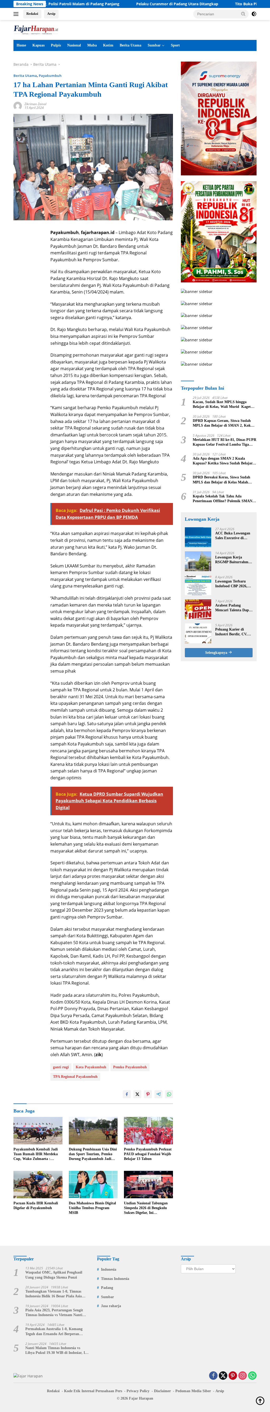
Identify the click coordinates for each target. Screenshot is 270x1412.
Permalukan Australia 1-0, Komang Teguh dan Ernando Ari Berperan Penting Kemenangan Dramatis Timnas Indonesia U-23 (57, 1331)
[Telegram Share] (158, 1094)
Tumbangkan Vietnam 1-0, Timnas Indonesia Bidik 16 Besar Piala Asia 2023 (53, 1294)
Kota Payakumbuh (91, 1067)
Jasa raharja (111, 1306)
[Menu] (17, 14)
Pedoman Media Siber (193, 1391)
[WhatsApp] (252, 1376)
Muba (92, 45)
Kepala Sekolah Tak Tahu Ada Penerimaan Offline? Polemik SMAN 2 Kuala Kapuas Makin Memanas (224, 499)
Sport (175, 45)
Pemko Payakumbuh (130, 1067)
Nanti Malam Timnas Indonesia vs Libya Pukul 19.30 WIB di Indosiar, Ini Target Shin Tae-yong (56, 1350)
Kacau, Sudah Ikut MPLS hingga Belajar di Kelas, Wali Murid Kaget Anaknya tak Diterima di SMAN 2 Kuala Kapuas (222, 404)
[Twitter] (223, 1376)
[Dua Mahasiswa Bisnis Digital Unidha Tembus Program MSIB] (93, 1184)
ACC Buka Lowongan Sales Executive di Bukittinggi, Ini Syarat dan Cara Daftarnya (233, 535)
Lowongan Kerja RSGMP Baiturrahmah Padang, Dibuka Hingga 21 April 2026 (233, 560)
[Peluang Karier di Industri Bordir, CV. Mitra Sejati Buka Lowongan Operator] (198, 633)
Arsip (51, 14)
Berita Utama (130, 45)
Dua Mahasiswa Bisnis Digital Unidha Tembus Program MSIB (92, 1208)
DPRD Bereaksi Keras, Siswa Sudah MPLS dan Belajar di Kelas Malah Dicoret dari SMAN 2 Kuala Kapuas (222, 479)
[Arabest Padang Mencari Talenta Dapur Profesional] (198, 609)
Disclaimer (162, 1391)
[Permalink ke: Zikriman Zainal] (17, 105)
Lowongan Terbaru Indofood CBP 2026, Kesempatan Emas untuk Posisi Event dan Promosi (233, 584)
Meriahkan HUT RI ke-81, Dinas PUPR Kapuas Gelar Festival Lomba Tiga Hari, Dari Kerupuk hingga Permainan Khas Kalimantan (224, 442)
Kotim (108, 45)
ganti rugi (61, 1067)
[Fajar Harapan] (35, 29)
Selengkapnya (216, 653)
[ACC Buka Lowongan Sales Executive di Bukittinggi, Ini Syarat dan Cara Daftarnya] (198, 537)
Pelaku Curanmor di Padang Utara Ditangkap (144, 4)
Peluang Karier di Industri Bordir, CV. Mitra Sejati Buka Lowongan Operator (231, 632)
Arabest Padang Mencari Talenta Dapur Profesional (234, 608)
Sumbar (154, 45)
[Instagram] (242, 1376)
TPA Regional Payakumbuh (75, 1077)
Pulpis (56, 45)
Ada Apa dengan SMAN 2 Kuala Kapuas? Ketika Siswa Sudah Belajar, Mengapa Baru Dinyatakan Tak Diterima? (223, 461)
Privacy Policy (138, 1391)
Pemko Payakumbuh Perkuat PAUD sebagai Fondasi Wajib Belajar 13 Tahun (148, 1154)
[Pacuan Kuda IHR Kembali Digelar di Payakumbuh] (37, 1184)
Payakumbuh (50, 75)
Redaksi (32, 14)
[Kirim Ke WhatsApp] (169, 1094)
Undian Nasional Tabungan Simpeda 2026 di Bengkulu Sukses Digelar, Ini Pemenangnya (146, 1208)
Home (21, 45)
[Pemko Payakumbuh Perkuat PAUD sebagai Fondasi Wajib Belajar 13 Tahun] (148, 1130)
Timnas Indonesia (115, 1279)
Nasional (74, 45)
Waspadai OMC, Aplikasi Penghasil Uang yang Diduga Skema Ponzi (53, 1274)
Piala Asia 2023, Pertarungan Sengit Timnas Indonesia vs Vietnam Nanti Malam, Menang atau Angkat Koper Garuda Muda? (54, 1312)
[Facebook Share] (127, 1094)
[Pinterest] (233, 1376)
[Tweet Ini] (137, 1094)
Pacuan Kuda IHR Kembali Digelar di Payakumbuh (35, 1205)
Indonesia (108, 1269)
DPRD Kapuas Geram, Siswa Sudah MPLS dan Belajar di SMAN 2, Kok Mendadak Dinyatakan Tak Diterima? (223, 423)
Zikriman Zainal (35, 104)
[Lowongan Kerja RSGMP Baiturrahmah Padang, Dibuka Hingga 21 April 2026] (198, 561)
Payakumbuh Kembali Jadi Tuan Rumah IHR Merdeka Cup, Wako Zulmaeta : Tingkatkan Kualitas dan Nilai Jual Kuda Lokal (35, 1154)
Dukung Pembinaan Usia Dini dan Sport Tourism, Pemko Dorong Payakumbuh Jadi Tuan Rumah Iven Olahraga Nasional (93, 1154)
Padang (107, 1288)
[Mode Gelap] (254, 14)
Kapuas (38, 45)
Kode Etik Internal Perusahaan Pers (93, 1391)
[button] (243, 14)
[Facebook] (213, 1376)
